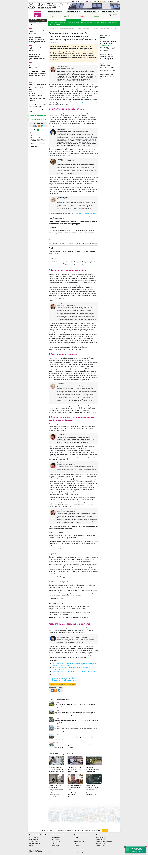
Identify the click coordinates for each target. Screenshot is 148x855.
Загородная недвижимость (100, 20)
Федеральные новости (38, 79)
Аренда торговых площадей (104, 841)
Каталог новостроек (74, 694)
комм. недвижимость (108, 11)
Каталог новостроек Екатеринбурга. (64, 678)
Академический (56, 837)
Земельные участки (79, 841)
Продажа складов (101, 843)
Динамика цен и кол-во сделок (79, 696)
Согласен (105, 830)
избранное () (105, 1)
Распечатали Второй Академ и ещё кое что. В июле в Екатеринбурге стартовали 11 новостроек (108, 57)
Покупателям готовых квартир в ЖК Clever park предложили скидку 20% (37, 31)
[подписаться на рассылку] (34, 125)
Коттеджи (76, 837)
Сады (75, 843)
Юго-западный (56, 841)
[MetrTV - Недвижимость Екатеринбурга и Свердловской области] (37, 14)
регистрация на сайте (93, 1)
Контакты (89, 852)
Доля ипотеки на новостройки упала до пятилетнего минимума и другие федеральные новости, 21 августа (37, 108)
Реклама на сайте (32, 852)
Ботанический (55, 839)
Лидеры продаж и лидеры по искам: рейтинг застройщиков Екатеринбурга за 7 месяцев (37, 73)
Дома (75, 839)
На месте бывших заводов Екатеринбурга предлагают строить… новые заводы (36, 65)
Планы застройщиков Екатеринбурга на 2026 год (107, 76)
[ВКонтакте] (55, 42)
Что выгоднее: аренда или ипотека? (38, 119)
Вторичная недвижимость (73, 20)
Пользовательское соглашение (43, 852)
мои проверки (115, 1)
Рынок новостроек (86, 20)
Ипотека (114, 20)
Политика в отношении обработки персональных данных (60, 852)
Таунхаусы (77, 845)
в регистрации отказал (88, 102)
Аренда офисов (100, 839)
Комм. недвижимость (59, 696)
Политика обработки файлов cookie (80, 852)
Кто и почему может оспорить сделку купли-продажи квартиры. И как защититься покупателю (74, 665)
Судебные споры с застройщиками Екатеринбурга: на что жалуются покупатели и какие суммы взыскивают (108, 67)
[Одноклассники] (57, 42)
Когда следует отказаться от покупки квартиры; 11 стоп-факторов (74, 671)
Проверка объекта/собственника (38, 115)
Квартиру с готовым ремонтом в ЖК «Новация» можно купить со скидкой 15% (37, 48)
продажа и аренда (54, 11)
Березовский (55, 845)
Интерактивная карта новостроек (57, 20)
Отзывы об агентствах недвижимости (90, 22)
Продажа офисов (101, 837)
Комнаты (31, 845)
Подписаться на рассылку (62, 684)
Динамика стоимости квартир (108, 22)
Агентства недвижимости (73, 22)
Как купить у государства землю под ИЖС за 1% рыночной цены (108, 48)
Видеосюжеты (57, 24)
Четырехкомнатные (34, 843)
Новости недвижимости (37, 25)
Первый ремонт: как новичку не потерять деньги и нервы (74, 769)
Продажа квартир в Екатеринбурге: (39, 835)
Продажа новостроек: (58, 835)
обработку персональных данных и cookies (88, 830)
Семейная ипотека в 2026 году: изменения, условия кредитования (56, 769)
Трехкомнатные (33, 841)
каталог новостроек (72, 11)
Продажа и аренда (57, 694)
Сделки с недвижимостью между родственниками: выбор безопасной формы (71, 668)
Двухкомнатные (33, 839)
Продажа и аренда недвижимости (57, 22)
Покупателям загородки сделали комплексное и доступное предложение (92, 789)
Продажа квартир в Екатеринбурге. (64, 680)
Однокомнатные (33, 837)
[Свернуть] (125, 847)
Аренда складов (100, 845)
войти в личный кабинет (78, 1)
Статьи (50, 24)
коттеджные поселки (90, 11)
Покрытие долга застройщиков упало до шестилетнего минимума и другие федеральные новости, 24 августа (37, 97)
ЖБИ (53, 843)
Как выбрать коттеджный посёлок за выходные (108, 42)
